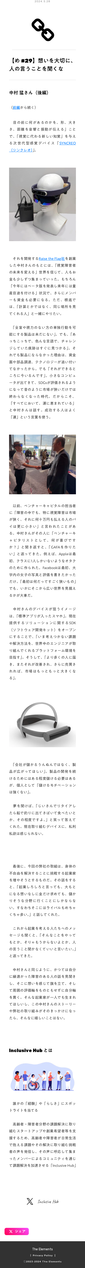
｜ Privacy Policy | (42, 1255)
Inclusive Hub (47, 1201)
